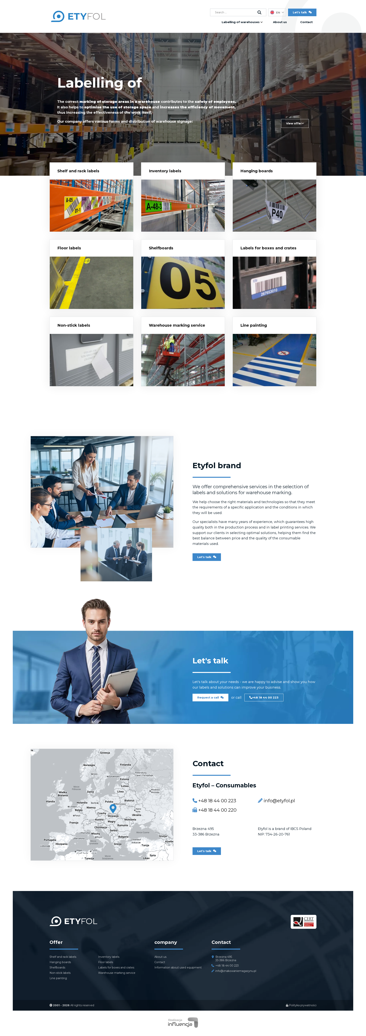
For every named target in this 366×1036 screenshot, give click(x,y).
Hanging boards (256, 171)
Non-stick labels (73, 325)
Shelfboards (161, 248)
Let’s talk (204, 557)
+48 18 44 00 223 (265, 697)
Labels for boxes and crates (268, 248)
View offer (294, 123)
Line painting (253, 325)
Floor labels (69, 248)
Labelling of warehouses (241, 22)
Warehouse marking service (177, 325)
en (278, 12)
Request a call (208, 697)
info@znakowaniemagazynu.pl (235, 971)
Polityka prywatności (302, 1005)
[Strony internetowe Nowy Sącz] (183, 1027)
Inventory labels (165, 171)
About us (280, 22)
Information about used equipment (178, 967)
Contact (306, 22)
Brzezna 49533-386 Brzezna (225, 958)
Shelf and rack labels (78, 171)
